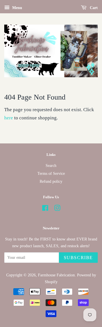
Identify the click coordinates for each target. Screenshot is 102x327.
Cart (93, 8)
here (8, 118)
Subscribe (78, 257)
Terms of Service (51, 173)
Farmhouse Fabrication (56, 275)
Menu (16, 8)
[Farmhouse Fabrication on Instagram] (57, 209)
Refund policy (51, 181)
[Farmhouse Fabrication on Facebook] (45, 209)
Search (51, 165)
